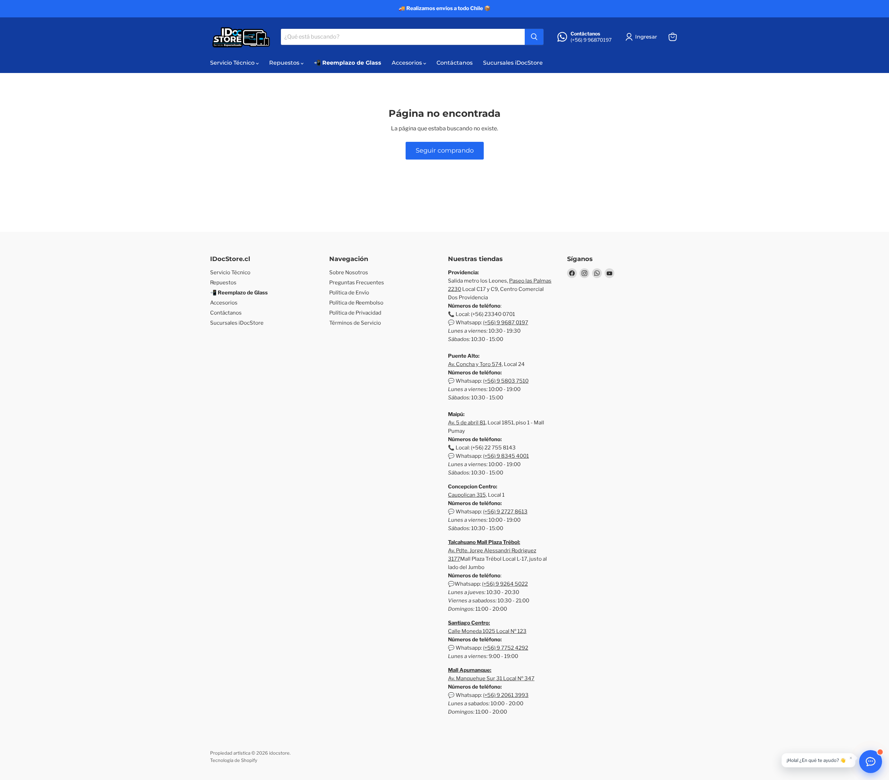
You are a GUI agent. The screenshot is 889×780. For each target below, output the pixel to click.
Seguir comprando (445, 150)
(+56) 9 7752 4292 (505, 648)
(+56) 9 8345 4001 (506, 456)
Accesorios (407, 62)
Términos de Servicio (355, 323)
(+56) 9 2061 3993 (506, 695)
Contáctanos (455, 62)
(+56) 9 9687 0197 (505, 322)
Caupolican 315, (467, 495)
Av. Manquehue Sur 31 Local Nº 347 (491, 678)
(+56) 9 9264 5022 (505, 584)
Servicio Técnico (233, 62)
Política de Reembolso (356, 303)
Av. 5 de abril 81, (467, 423)
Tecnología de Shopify (233, 760)
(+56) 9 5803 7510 (506, 381)
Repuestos (285, 62)
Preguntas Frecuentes (356, 282)
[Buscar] (534, 37)
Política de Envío (349, 293)
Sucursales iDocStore (513, 62)
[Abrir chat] (870, 761)
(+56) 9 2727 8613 (505, 512)
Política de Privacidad (355, 313)
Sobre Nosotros (348, 272)
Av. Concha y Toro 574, (475, 364)
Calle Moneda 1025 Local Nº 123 (487, 631)
